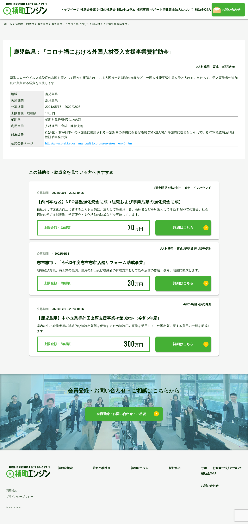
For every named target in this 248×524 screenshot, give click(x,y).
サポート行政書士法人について (172, 9)
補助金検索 (88, 9)
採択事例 (143, 9)
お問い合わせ (231, 9)
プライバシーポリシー (19, 496)
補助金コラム (126, 9)
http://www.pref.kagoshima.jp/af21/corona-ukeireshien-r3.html (89, 143)
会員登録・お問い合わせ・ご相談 (121, 414)
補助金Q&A (203, 9)
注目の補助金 (106, 9)
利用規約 (11, 490)
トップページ (70, 9)
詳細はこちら (183, 227)
